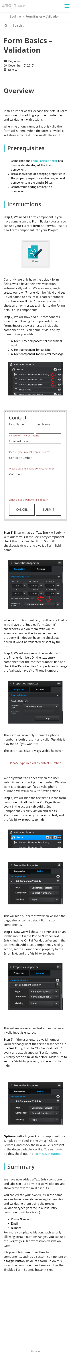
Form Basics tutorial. (48, 1154)
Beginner (14, 61)
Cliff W (12, 70)
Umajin (35, 1351)
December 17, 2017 (20, 65)
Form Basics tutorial (44, 161)
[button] (67, 6)
